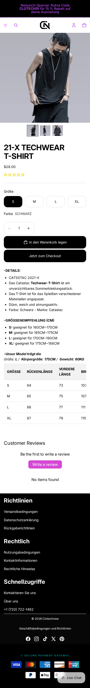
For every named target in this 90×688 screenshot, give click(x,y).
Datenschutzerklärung (21, 520)
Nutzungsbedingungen (22, 552)
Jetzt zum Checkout (45, 256)
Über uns (11, 601)
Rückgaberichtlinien (19, 528)
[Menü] (5, 25)
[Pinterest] (62, 639)
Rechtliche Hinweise (19, 569)
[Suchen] (16, 25)
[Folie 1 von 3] (32, 130)
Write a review (45, 464)
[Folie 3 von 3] (57, 130)
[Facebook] (28, 639)
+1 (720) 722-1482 (19, 609)
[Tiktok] (45, 639)
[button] (14, 175)
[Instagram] (36, 639)
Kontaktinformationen (20, 560)
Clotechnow (50, 618)
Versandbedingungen (21, 511)
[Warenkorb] (84, 25)
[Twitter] (53, 639)
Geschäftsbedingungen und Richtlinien (45, 628)
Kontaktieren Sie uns (20, 593)
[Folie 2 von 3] (45, 130)
